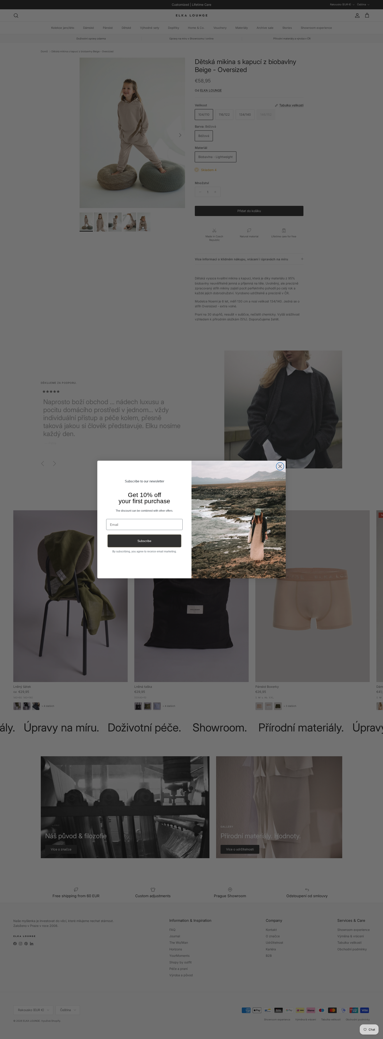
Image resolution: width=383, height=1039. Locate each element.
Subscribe (144, 541)
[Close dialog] (280, 466)
